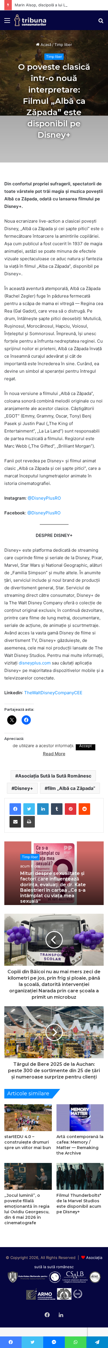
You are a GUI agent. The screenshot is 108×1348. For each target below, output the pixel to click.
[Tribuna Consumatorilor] (30, 20)
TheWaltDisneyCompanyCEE (53, 692)
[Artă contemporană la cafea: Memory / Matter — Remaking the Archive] (80, 1117)
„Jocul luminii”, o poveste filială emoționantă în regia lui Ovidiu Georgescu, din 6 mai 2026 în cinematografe (27, 1209)
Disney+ (23, 788)
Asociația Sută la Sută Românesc (54, 776)
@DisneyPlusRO (44, 498)
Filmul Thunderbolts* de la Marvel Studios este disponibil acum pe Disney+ (78, 1203)
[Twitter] (29, 809)
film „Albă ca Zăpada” (71, 788)
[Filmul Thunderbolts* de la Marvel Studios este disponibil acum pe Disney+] (80, 1176)
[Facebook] (15, 809)
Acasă (45, 44)
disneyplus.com (35, 663)
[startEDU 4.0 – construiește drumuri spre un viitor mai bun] (28, 1117)
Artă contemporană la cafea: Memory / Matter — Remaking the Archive (79, 1145)
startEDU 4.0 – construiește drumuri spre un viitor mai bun (27, 1142)
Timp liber (63, 44)
